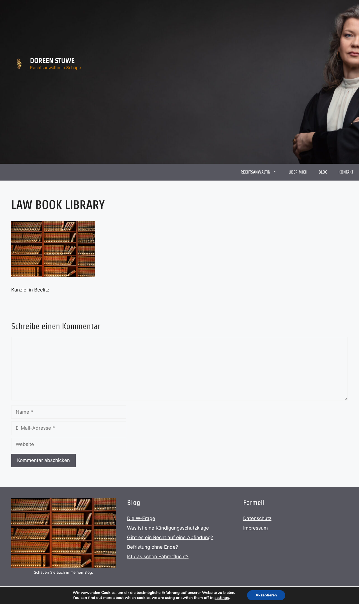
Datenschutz (257, 518)
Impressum (255, 528)
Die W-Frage (141, 518)
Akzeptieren (266, 595)
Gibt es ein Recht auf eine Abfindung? (170, 537)
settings (222, 597)
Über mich (298, 172)
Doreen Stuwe (52, 60)
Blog (323, 172)
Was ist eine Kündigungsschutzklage (168, 528)
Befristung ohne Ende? (152, 547)
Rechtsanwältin (255, 172)
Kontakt (346, 172)
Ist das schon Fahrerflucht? (157, 556)
